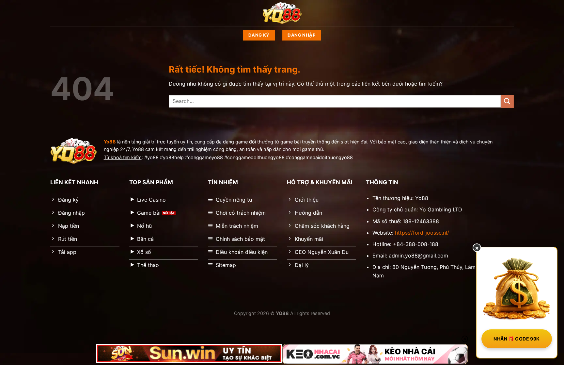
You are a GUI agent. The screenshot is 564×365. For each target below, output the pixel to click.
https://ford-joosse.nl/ (422, 232)
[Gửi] (507, 101)
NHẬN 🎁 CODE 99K (517, 338)
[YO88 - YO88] (282, 13)
